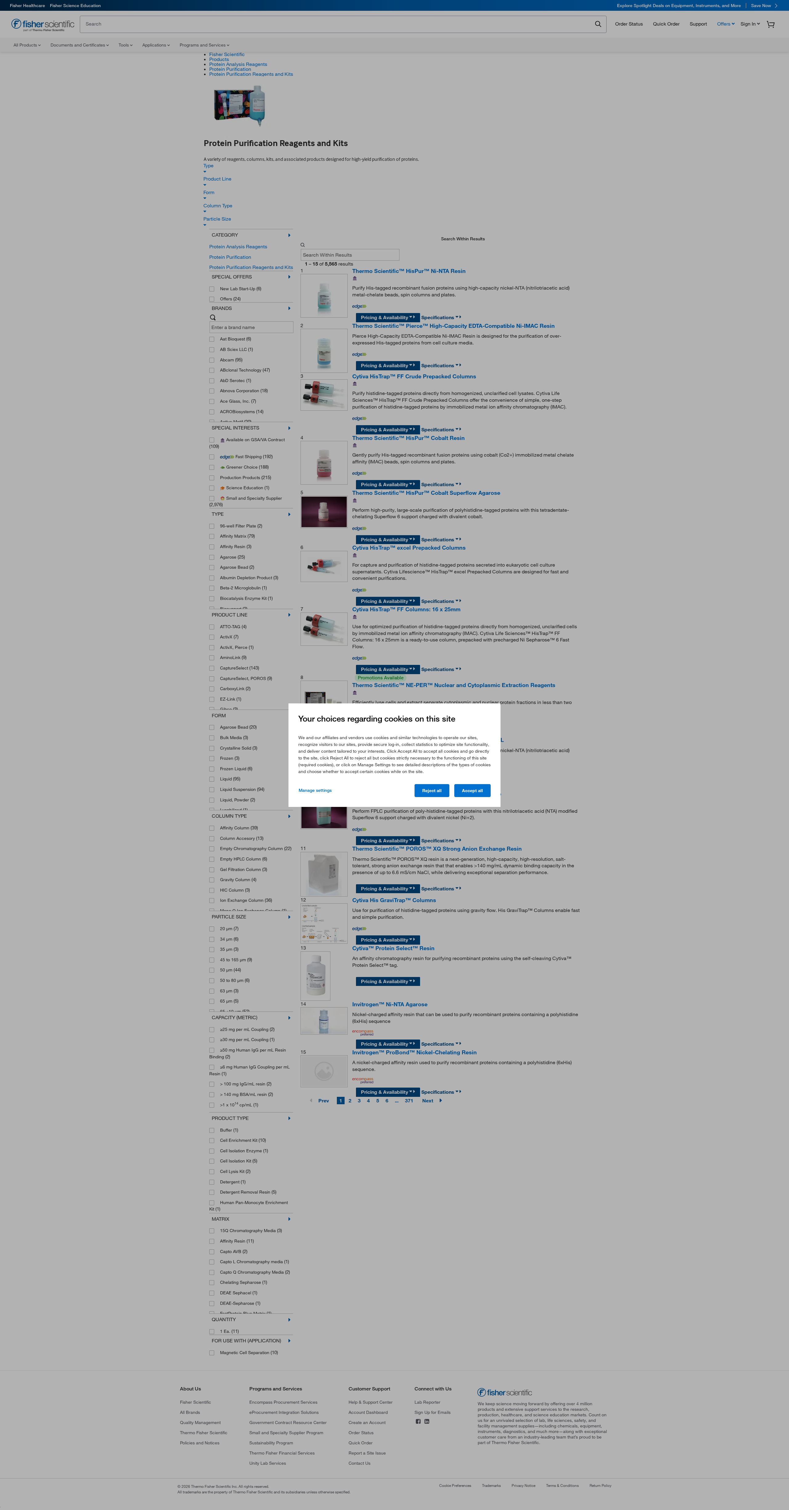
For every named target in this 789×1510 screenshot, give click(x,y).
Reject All (432, 790)
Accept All (472, 790)
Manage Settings (315, 790)
